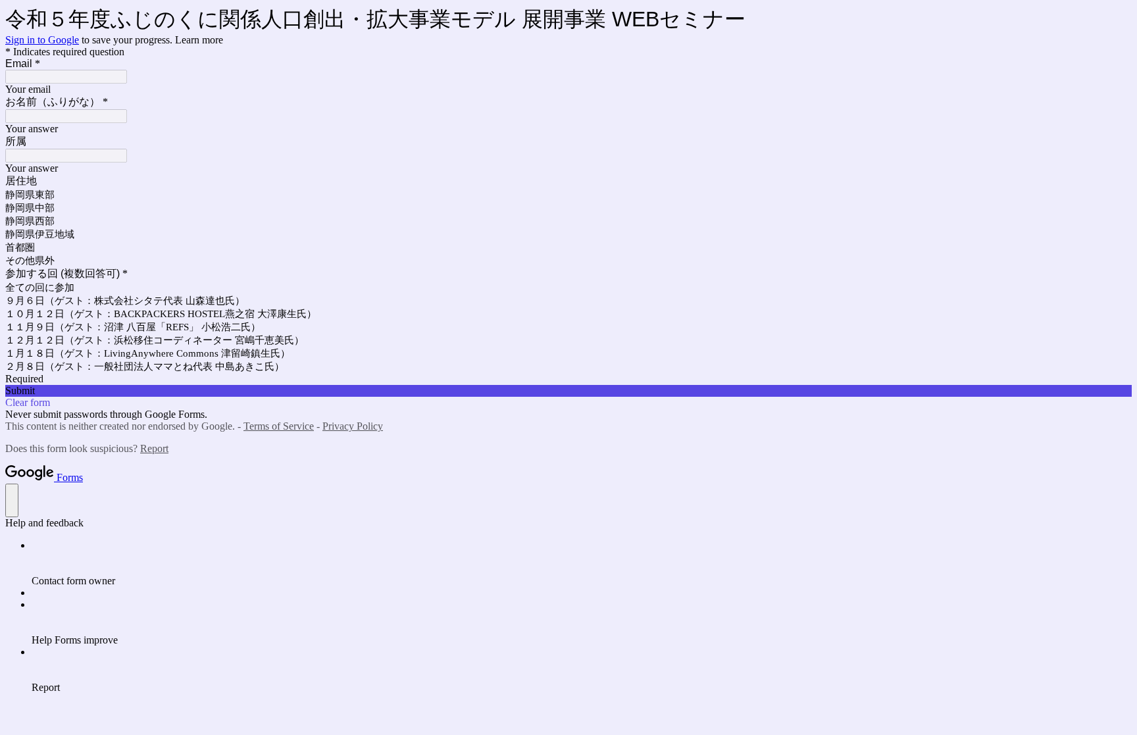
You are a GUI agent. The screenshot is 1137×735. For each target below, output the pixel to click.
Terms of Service (278, 426)
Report (154, 448)
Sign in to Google (42, 39)
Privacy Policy (352, 426)
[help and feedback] (11, 500)
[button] (568, 391)
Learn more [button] (199, 39)
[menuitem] (582, 563)
